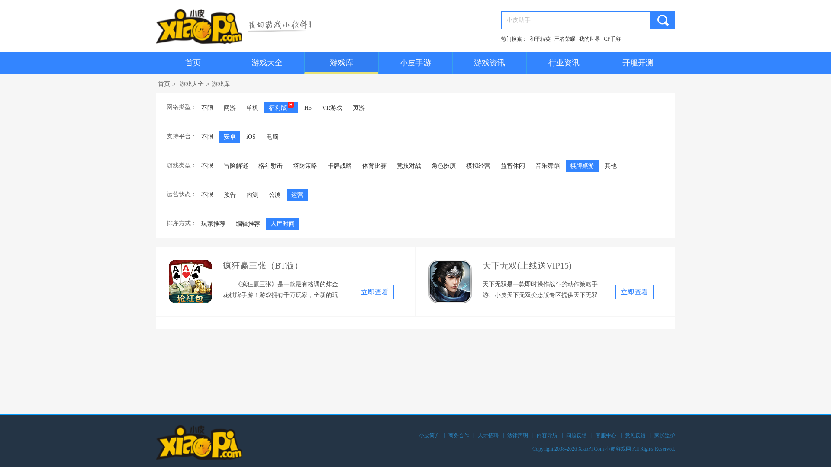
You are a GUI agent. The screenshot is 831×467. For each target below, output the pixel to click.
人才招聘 (488, 435)
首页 (193, 62)
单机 (252, 108)
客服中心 (606, 435)
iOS (251, 137)
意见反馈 (635, 435)
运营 (297, 195)
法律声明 (517, 435)
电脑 (272, 137)
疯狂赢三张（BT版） (263, 265)
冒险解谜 (236, 166)
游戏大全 (267, 62)
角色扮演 (444, 166)
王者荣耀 (564, 39)
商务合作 (458, 435)
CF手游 (612, 39)
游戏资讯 (489, 62)
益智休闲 (513, 166)
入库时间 (283, 224)
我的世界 (589, 39)
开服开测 (638, 62)
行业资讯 (564, 62)
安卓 (230, 137)
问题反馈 (576, 435)
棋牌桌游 (582, 166)
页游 (359, 108)
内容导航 (547, 435)
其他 (611, 166)
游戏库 (341, 62)
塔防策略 (305, 166)
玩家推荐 (213, 224)
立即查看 (375, 292)
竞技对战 (409, 166)
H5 (308, 108)
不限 (207, 108)
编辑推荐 (248, 224)
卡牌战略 (340, 166)
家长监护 (664, 435)
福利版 (278, 108)
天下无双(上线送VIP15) (527, 265)
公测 (275, 195)
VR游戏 (332, 108)
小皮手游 (415, 62)
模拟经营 (478, 166)
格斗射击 (270, 166)
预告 (230, 195)
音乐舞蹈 (547, 166)
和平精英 (540, 39)
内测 (252, 195)
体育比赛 (374, 166)
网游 (230, 108)
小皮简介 (429, 435)
